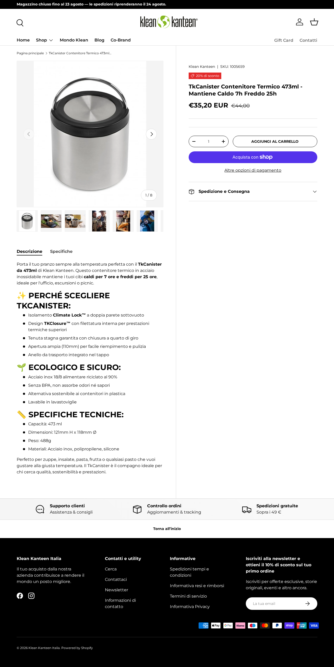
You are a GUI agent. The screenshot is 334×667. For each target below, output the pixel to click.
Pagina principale (30, 53)
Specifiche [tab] (61, 251)
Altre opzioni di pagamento (252, 170)
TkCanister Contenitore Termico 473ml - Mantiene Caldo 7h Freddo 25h (80, 53)
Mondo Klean (74, 40)
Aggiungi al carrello (275, 141)
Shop (41, 40)
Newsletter (116, 589)
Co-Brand (121, 40)
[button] (314, 22)
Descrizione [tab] (29, 251)
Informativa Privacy (190, 606)
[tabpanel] (90, 368)
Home (23, 40)
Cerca (111, 569)
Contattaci (116, 579)
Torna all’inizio (167, 528)
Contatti (308, 40)
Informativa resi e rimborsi (197, 585)
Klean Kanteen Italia (44, 648)
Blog (99, 40)
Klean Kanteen (202, 66)
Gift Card (283, 40)
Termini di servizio (188, 596)
